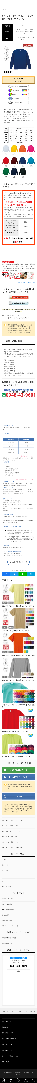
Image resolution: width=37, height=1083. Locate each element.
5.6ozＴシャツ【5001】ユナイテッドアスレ (16, 631)
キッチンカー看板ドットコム (10, 1056)
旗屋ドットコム (6, 1021)
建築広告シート (6, 1027)
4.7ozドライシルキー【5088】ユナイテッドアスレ (18, 655)
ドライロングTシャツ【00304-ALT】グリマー (17, 756)
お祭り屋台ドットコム (8, 1044)
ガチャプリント (6, 1062)
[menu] (34, 3)
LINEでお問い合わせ (18, 770)
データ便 (18, 796)
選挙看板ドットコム (7, 1033)
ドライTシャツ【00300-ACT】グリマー (15, 731)
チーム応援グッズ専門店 (9, 1038)
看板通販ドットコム (7, 1050)
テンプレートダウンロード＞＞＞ (25, 282)
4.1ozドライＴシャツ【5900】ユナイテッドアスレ (18, 606)
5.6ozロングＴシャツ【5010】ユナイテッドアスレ (18, 680)
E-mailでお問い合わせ (18, 562)
